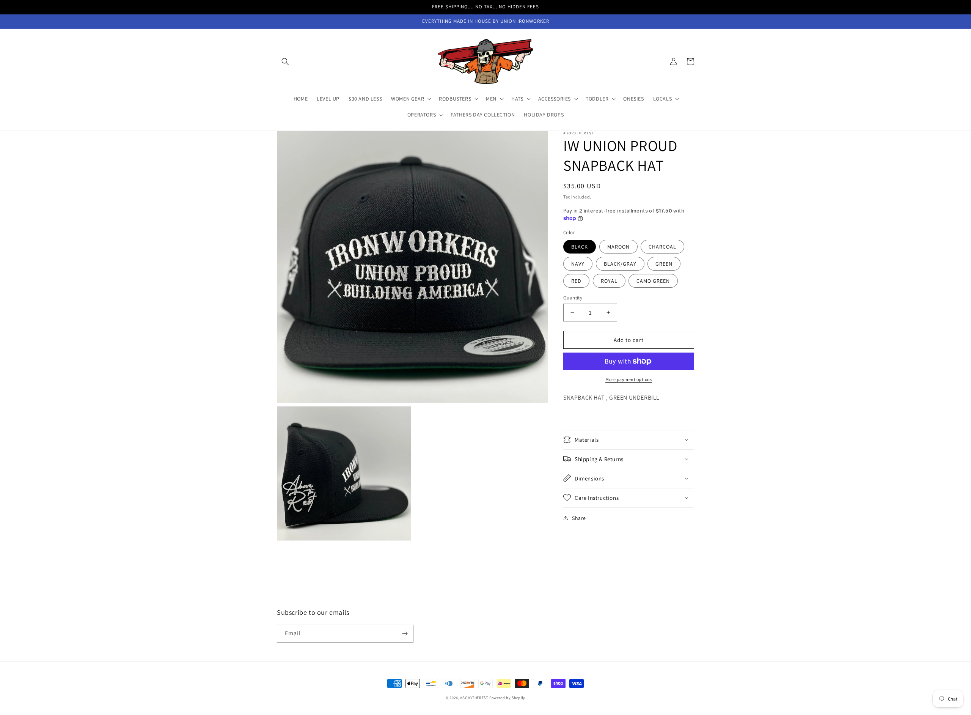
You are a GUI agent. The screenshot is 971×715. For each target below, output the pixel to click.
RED (576, 280)
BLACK (579, 246)
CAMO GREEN (653, 280)
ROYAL (609, 280)
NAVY (577, 263)
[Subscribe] (404, 634)
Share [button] (579, 517)
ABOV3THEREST (474, 697)
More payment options (628, 379)
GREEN (663, 263)
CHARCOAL (662, 246)
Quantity (572, 297)
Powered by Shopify (507, 697)
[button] (285, 61)
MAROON (618, 246)
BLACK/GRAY (620, 263)
